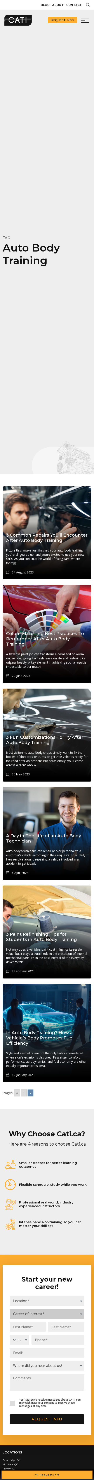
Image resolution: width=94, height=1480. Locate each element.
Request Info (62, 20)
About (58, 5)
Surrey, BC (9, 1468)
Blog (45, 5)
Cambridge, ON (12, 1460)
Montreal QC (10, 1464)
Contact (74, 5)
